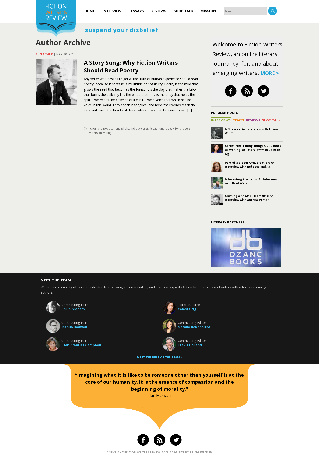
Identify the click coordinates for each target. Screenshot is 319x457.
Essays (137, 10)
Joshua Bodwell (74, 327)
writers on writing (100, 133)
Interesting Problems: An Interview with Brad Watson (251, 181)
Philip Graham (73, 309)
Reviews (158, 10)
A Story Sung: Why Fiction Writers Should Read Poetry (131, 66)
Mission (208, 10)
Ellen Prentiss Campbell (81, 345)
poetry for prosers (178, 129)
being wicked (201, 452)
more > (269, 73)
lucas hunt (157, 129)
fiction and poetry (100, 129)
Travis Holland (190, 345)
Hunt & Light (121, 129)
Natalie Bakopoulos (194, 327)
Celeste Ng (187, 309)
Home (89, 10)
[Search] (272, 11)
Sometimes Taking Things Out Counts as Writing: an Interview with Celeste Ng (253, 150)
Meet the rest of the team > (159, 357)
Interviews (113, 10)
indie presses (140, 129)
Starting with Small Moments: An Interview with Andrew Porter (249, 198)
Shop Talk (183, 10)
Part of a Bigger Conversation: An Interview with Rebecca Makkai (250, 165)
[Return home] (56, 19)
